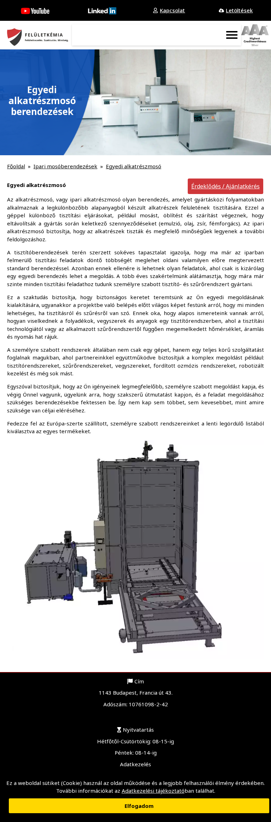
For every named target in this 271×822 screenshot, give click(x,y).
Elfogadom (139, 805)
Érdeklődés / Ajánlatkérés (225, 186)
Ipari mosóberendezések (65, 166)
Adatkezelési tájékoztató (153, 790)
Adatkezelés (135, 764)
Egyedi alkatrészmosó (133, 166)
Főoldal (16, 166)
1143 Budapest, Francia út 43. (136, 692)
